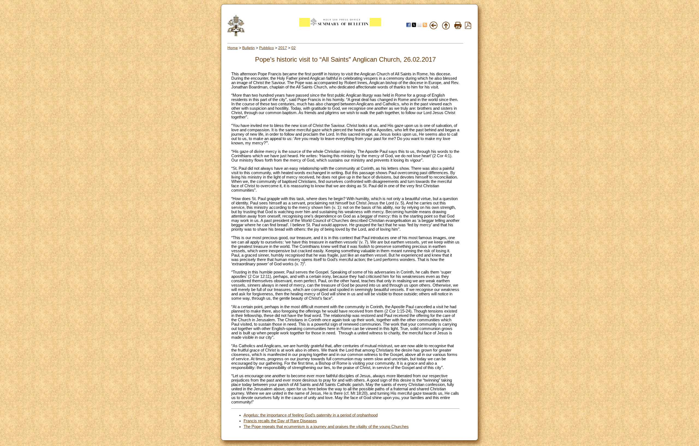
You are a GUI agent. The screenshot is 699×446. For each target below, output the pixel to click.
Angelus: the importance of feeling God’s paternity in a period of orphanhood (311, 415)
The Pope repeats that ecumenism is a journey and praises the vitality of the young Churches (326, 426)
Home (232, 48)
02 (293, 48)
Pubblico (266, 48)
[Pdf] (468, 27)
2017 (282, 48)
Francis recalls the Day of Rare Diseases (280, 421)
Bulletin (248, 48)
